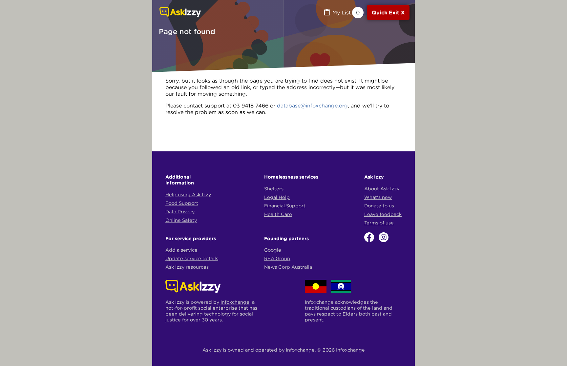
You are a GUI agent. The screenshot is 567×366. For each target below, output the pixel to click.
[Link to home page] (180, 13)
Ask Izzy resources (187, 267)
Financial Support (284, 206)
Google (272, 250)
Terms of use (379, 223)
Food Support (181, 203)
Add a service (181, 250)
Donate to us (379, 206)
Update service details (191, 258)
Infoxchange (234, 302)
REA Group (277, 258)
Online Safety (181, 220)
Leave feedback (383, 214)
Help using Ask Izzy (188, 195)
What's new (378, 197)
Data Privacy (180, 212)
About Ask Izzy (381, 189)
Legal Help (277, 197)
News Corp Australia (288, 267)
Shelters (274, 189)
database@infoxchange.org (312, 105)
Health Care (278, 214)
